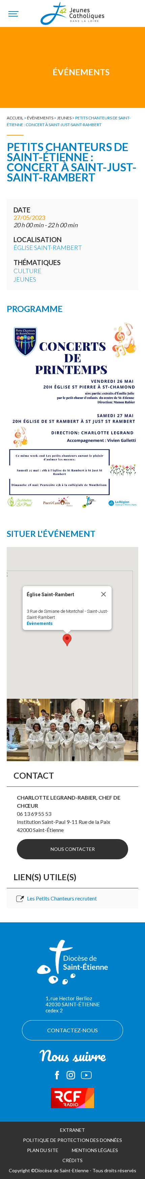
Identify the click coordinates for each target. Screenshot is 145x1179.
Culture (27, 271)
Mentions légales (95, 1150)
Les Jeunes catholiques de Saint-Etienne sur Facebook (57, 1075)
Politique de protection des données (72, 1140)
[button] (67, 640)
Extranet (72, 1130)
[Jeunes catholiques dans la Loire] (72, 17)
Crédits (72, 1160)
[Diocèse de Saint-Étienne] (72, 965)
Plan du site (42, 1150)
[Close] (103, 594)
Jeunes (64, 117)
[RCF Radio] (72, 1098)
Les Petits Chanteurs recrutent (62, 898)
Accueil (15, 117)
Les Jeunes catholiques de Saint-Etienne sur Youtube (86, 1075)
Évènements (40, 117)
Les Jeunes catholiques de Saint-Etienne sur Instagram (71, 1075)
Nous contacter (73, 849)
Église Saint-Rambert (47, 247)
